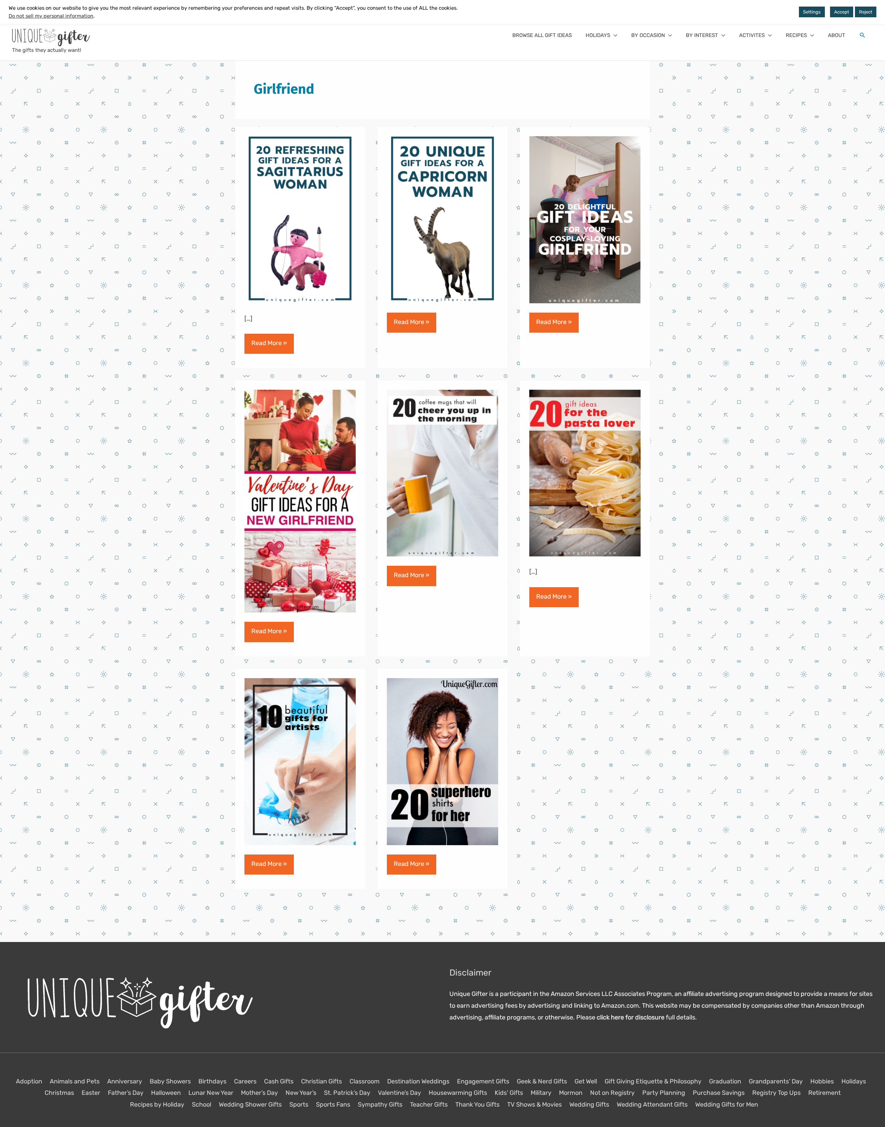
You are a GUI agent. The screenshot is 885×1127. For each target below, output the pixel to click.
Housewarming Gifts (458, 1093)
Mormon (571, 1093)
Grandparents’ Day (776, 1081)
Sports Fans (333, 1104)
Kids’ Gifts (509, 1093)
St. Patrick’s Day (347, 1093)
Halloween (166, 1093)
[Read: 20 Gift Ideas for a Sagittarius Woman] (300, 219)
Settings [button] (812, 12)
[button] (601, 35)
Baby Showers (170, 1081)
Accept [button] (841, 12)
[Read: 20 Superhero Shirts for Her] (442, 761)
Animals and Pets (75, 1081)
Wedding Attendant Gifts (652, 1104)
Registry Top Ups (776, 1093)
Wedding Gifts (589, 1104)
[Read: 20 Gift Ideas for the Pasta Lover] (585, 473)
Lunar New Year (210, 1093)
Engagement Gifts (483, 1081)
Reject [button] (865, 12)
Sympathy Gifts (380, 1104)
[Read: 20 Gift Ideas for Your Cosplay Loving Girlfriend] (585, 219)
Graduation (725, 1081)
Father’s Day (125, 1093)
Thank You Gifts (477, 1104)
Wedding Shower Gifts (250, 1104)
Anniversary (124, 1081)
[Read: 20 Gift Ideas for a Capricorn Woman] (442, 219)
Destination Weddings (418, 1081)
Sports (298, 1104)
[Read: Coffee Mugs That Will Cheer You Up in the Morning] (442, 473)
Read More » (269, 346)
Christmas (59, 1093)
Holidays (853, 1081)
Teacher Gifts (429, 1104)
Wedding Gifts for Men (726, 1104)
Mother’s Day (259, 1093)
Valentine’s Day (399, 1093)
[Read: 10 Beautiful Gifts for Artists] (300, 761)
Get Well (586, 1081)
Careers (245, 1081)
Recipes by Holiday (157, 1104)
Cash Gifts (279, 1081)
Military (541, 1093)
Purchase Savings (719, 1093)
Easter (91, 1093)
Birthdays (212, 1081)
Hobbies (822, 1081)
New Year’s (301, 1093)
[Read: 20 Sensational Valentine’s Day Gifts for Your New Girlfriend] (300, 501)
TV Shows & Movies (534, 1104)
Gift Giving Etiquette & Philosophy (653, 1081)
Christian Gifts (321, 1081)
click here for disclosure (630, 1017)
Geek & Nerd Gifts (542, 1081)
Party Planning (663, 1093)
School (201, 1104)
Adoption (29, 1081)
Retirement (824, 1093)
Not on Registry (612, 1093)
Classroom (365, 1081)
